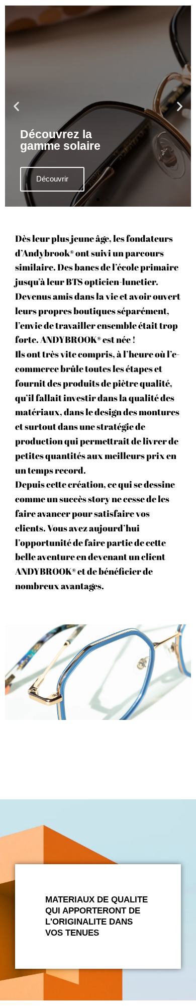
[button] (16, 106)
